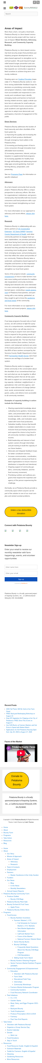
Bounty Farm (8, 832)
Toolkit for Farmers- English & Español (21, 1051)
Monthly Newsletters (17, 888)
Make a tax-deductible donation (21, 512)
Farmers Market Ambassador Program (24, 987)
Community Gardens (18, 990)
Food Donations (13, 1038)
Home (6, 827)
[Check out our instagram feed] (21, 531)
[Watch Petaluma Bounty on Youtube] (14, 531)
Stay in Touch (12, 1040)
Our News (10, 880)
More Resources (13, 1059)
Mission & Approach (14, 856)
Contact (36, 19)
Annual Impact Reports (15, 891)
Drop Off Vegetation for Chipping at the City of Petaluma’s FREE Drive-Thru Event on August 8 (21, 720)
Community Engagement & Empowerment (22, 968)
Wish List (13, 1035)
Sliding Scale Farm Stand (23, 958)
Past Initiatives (12, 995)
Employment (11, 870)
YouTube (21, 19)
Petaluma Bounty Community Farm (16, 894)
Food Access (11, 915)
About (6, 830)
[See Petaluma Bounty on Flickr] (28, 531)
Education (14, 971)
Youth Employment (17, 1011)
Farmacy (13, 1016)
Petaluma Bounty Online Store (18, 910)
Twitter (11, 19)
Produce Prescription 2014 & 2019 (23, 1014)
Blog (5, 843)
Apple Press (14, 907)
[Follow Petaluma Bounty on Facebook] (6, 531)
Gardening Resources (15, 1056)
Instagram (31, 19)
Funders (10, 878)
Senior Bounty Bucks (21, 942)
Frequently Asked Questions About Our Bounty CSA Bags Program (28, 949)
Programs (7, 835)
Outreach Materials (14, 1048)
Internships (18, 982)
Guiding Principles (25, 79)
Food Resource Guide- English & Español (22, 1046)
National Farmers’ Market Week (29, 939)
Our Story (10, 854)
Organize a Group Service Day (18, 1027)
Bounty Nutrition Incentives (20, 918)
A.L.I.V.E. (13, 998)
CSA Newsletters (24, 955)
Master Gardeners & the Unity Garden (24, 875)
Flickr (26, 19)
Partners (10, 872)
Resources (7, 841)
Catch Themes (29, 822)
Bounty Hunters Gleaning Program (23, 960)
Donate (9, 1032)
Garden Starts (15, 1000)
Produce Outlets (13, 896)
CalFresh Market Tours (26, 934)
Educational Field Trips (22, 979)
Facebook (6, 19)
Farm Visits (18, 976)
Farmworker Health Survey (19, 356)
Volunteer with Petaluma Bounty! (26, 974)
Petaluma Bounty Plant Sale (17, 902)
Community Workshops (22, 984)
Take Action (8, 838)
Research (14, 864)
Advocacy (14, 862)
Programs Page (17, 174)
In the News (14, 886)
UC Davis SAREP (19, 231)
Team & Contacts (13, 867)
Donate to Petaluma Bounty (16, 780)
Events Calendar (13, 1030)
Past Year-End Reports (18, 1019)
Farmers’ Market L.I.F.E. (23, 920)
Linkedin (16, 19)
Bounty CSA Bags (16, 899)
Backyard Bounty (16, 1008)
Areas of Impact (13, 28)
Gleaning (10, 1054)
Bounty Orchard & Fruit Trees (18, 904)
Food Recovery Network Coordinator (24, 992)
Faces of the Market (25, 936)
